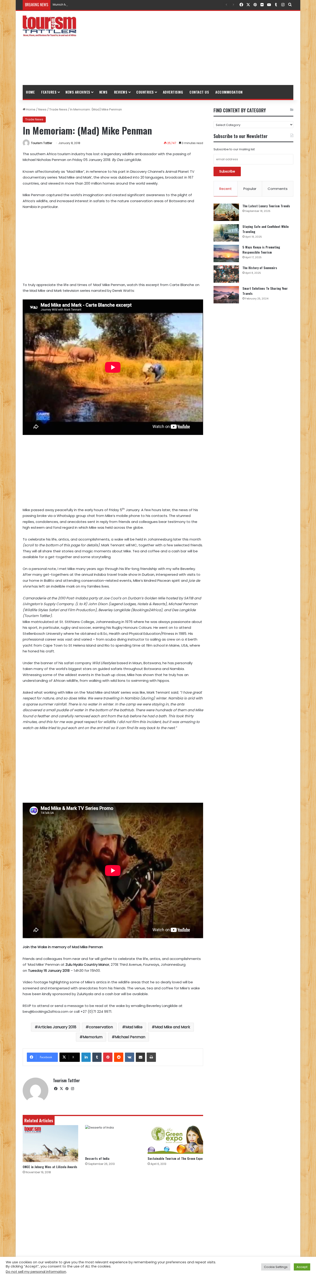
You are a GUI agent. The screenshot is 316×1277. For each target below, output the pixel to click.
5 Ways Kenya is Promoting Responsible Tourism (261, 250)
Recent (225, 188)
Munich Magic (63, 4)
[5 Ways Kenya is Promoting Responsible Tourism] (226, 253)
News (103, 91)
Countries (145, 91)
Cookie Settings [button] (276, 1267)
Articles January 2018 (57, 1027)
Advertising (173, 91)
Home (30, 91)
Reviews (120, 91)
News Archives (77, 91)
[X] (61, 1088)
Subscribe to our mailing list (234, 149)
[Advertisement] (204, 48)
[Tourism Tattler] (49, 26)
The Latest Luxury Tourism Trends (266, 205)
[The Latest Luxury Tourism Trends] (226, 212)
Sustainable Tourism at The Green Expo (175, 1158)
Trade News (58, 109)
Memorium (92, 1037)
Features (48, 91)
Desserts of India (97, 1158)
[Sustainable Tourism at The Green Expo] (175, 1139)
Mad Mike (134, 1027)
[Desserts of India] (113, 1139)
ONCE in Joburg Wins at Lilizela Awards (50, 1166)
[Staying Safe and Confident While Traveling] (226, 233)
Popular (249, 188)
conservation (101, 1027)
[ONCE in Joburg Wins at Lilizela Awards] (50, 1143)
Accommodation (229, 91)
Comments (278, 188)
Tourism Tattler (41, 143)
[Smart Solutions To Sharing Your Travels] (226, 294)
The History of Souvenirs (259, 267)
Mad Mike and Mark (172, 1027)
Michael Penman (130, 1037)
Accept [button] (302, 1267)
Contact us (199, 91)
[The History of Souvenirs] (226, 274)
